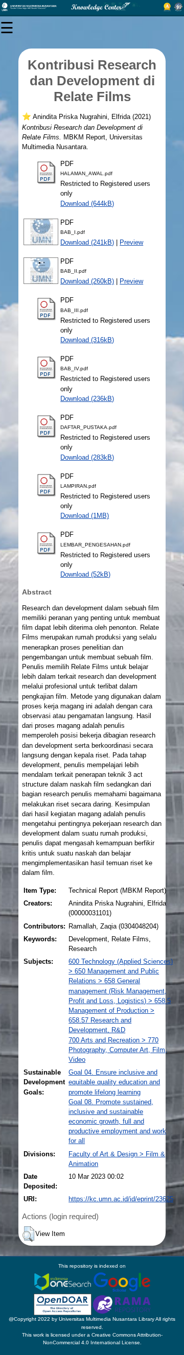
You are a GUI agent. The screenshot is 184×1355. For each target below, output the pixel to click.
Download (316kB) (87, 340)
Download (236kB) (87, 398)
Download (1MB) (84, 515)
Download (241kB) (87, 242)
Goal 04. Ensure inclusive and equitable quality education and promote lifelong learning (114, 1082)
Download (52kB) (85, 574)
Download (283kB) (87, 457)
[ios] (63, 1281)
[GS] (122, 1281)
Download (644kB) (87, 203)
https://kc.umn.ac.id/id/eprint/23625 (120, 1199)
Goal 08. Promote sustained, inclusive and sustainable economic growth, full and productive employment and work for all (117, 1121)
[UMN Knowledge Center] (92, 7)
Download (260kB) (87, 281)
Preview (131, 242)
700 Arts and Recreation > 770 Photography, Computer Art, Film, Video (117, 1049)
